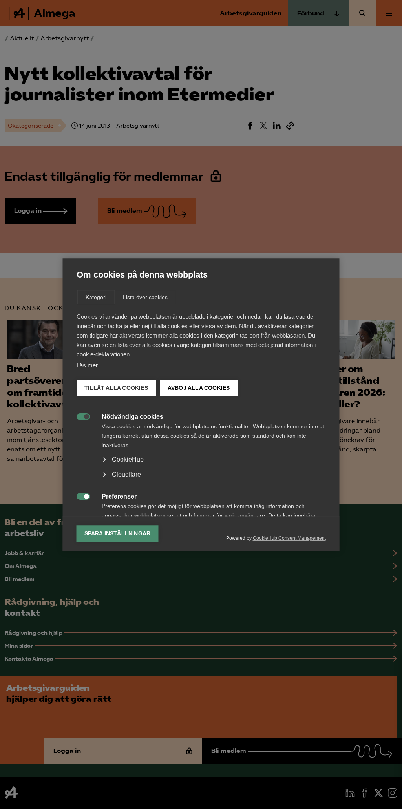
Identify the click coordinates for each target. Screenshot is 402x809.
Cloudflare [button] (126, 474)
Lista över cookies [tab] (145, 297)
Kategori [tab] (96, 297)
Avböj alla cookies (198, 388)
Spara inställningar (117, 534)
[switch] (79, 415)
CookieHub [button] (128, 459)
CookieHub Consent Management (289, 538)
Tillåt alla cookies (116, 388)
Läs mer (87, 365)
